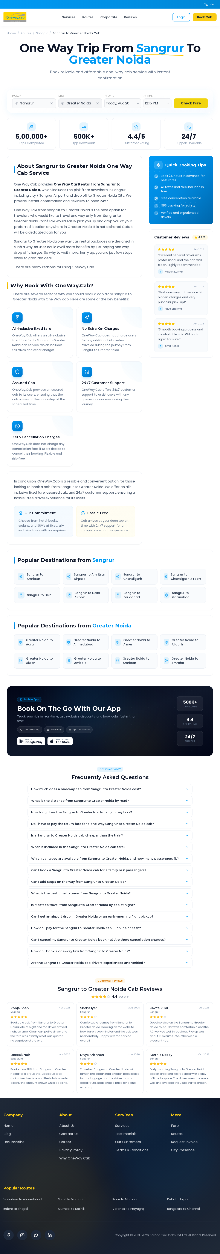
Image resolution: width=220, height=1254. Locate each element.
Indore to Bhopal (15, 1209)
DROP (61, 96)
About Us (67, 1125)
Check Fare (191, 103)
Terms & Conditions (131, 1150)
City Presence (183, 1150)
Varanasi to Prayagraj (128, 1209)
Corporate (108, 17)
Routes (87, 17)
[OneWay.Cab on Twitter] (36, 1235)
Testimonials (125, 1133)
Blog (7, 1133)
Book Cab (204, 17)
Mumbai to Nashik (71, 1209)
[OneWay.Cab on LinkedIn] (50, 1235)
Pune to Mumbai (125, 1199)
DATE (111, 96)
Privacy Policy (70, 1150)
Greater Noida (111, 625)
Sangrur (42, 33)
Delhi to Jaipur (177, 1199)
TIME (150, 96)
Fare (175, 1125)
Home (11, 33)
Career (65, 1141)
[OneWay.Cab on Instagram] (22, 1235)
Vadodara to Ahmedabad (22, 1199)
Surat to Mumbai (70, 1199)
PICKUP (16, 96)
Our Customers (128, 1141)
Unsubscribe (13, 1141)
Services (68, 17)
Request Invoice (184, 1141)
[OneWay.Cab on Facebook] (8, 1235)
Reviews (130, 17)
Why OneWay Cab (74, 1158)
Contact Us (68, 1133)
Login (181, 17)
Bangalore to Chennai (183, 1209)
